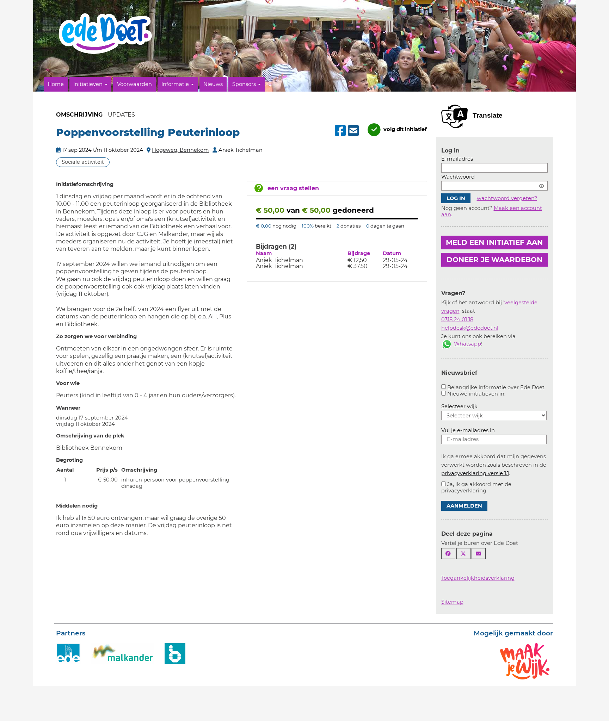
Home (56, 84)
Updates (121, 114)
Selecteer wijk (459, 406)
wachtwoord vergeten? (507, 198)
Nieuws (213, 84)
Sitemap (452, 602)
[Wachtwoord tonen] (541, 185)
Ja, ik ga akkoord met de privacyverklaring (476, 487)
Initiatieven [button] (88, 84)
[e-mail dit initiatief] (352, 131)
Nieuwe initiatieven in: (476, 394)
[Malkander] (122, 653)
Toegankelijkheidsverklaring (478, 578)
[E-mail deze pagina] (479, 553)
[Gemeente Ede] (68, 653)
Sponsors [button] (244, 84)
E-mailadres (457, 159)
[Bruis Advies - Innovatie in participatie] (175, 653)
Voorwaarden (134, 84)
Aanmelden (464, 506)
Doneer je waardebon (494, 259)
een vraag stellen (293, 188)
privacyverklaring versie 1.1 (475, 473)
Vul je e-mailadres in (468, 430)
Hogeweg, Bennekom (180, 150)
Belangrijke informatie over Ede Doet (496, 387)
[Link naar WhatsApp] (447, 344)
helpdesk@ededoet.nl (469, 328)
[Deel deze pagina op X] (463, 553)
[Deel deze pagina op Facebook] (448, 553)
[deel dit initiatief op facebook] (339, 130)
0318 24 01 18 (457, 319)
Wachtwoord (458, 177)
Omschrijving (79, 114)
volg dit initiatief (404, 129)
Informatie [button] (175, 84)
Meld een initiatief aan (494, 242)
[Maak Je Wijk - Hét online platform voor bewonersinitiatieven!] (524, 661)
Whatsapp (467, 344)
